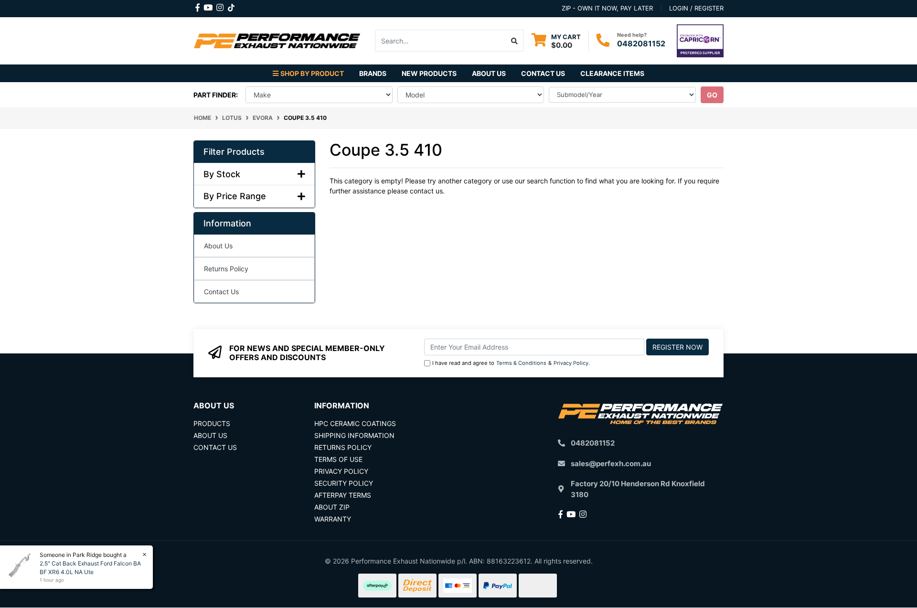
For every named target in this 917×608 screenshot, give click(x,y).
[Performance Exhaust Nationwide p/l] (277, 40)
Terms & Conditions (521, 363)
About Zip (332, 507)
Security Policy (343, 483)
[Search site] (514, 41)
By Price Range (234, 196)
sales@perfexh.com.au (611, 463)
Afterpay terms (342, 495)
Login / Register (696, 8)
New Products (429, 73)
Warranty (332, 519)
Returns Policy (226, 269)
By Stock (221, 174)
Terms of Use (338, 459)
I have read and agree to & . (511, 363)
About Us (489, 73)
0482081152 (641, 43)
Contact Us (543, 73)
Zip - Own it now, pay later (607, 8)
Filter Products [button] (234, 152)
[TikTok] (231, 5)
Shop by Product (312, 73)
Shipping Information (354, 435)
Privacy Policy (571, 363)
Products (211, 423)
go (712, 95)
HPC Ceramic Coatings (355, 423)
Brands (372, 73)
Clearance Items (612, 73)
